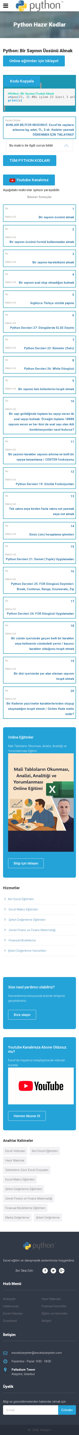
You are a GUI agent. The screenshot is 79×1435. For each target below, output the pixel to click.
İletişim (46, 1321)
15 (72, 546)
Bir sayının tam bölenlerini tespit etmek (46, 389)
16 (72, 571)
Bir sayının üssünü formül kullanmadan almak (42, 242)
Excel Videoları (15, 1151)
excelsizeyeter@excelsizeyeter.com (37, 1353)
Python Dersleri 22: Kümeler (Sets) (49, 348)
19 (72, 661)
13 (72, 496)
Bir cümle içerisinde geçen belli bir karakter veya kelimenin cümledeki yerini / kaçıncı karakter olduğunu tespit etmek (42, 644)
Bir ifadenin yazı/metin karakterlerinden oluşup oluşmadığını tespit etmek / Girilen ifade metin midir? (40, 709)
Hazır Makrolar (15, 1160)
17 (72, 601)
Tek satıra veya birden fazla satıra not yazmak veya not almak (41, 511)
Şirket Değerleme (48, 1217)
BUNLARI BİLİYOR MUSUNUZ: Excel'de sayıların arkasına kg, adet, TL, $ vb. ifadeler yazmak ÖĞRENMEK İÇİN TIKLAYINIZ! (40, 129)
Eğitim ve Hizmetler (55, 1313)
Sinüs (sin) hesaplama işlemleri (51, 534)
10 (72, 401)
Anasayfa (9, 1299)
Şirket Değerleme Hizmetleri (27, 951)
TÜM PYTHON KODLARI (29, 160)
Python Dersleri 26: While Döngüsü (49, 368)
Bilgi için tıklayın (26, 863)
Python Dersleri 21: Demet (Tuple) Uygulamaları (40, 559)
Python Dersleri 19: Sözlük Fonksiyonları (45, 484)
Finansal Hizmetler (54, 1306)
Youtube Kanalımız (32, 180)
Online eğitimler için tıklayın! (34, 61)
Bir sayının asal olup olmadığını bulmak (46, 282)
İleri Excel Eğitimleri (21, 899)
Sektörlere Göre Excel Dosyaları (26, 1170)
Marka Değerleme (17, 1217)
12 (72, 472)
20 (72, 691)
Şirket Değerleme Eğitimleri (26, 920)
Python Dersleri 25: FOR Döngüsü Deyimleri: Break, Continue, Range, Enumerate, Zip (42, 586)
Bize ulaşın (22, 1015)
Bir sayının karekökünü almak (53, 262)
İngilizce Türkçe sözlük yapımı (52, 303)
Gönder (67, 1410)
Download (10, 1321)
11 (72, 442)
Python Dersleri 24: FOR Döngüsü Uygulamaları (40, 613)
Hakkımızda (10, 1306)
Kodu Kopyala (22, 81)
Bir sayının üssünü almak (56, 217)
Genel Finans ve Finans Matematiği (32, 930)
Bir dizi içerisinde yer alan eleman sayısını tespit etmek (44, 676)
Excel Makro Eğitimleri (23, 909)
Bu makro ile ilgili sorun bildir (31, 145)
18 (72, 626)
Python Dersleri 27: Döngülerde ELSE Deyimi (42, 328)
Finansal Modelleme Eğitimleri (25, 1208)
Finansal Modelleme (22, 940)
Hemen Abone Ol (27, 1116)
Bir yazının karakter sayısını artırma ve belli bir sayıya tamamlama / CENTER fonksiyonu (41, 456)
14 (72, 526)
